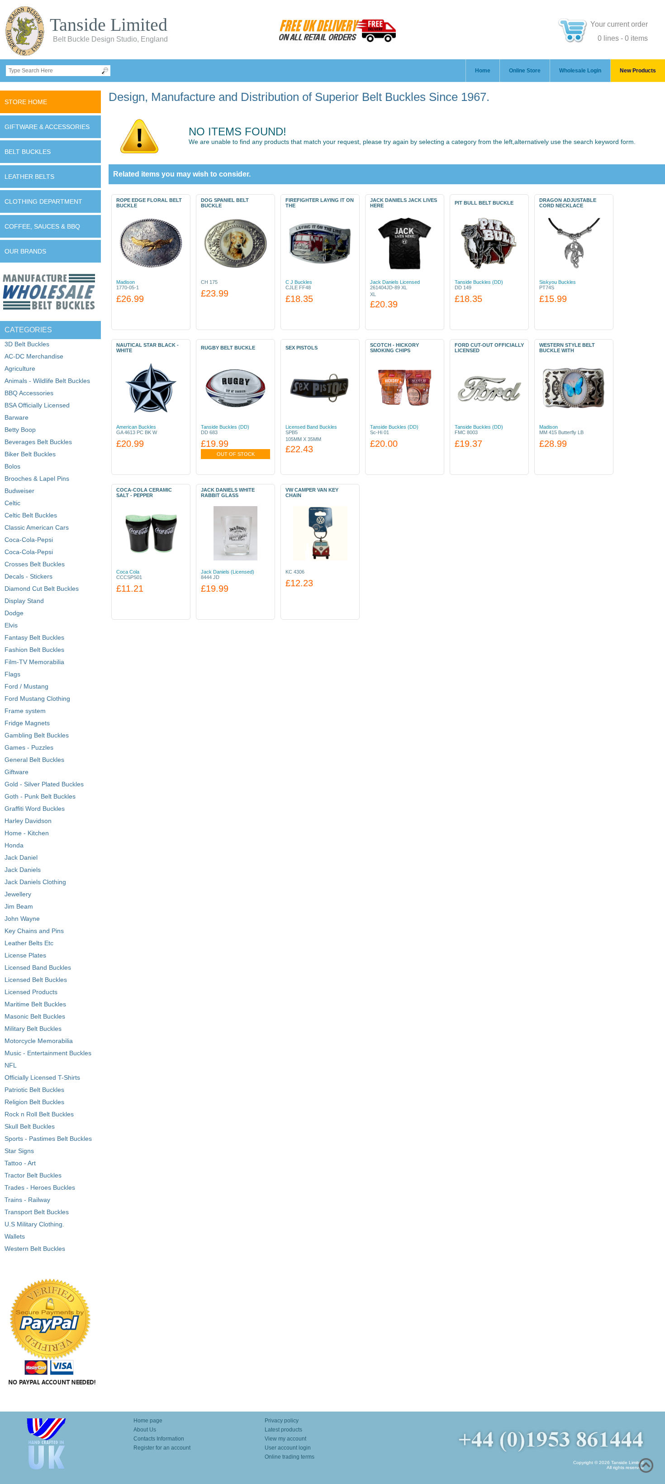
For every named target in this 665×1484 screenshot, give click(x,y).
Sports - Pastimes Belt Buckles (48, 1138)
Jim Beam (19, 906)
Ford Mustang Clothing (37, 698)
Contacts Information (158, 1439)
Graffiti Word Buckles (35, 808)
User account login (288, 1448)
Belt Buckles (28, 151)
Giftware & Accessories (47, 126)
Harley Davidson (28, 820)
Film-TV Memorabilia (34, 661)
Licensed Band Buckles (38, 967)
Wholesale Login (580, 70)
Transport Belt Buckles (37, 1212)
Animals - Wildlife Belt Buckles (47, 380)
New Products (638, 70)
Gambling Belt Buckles (37, 735)
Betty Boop (20, 429)
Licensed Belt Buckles (36, 979)
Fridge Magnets (27, 723)
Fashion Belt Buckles (34, 649)
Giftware (16, 772)
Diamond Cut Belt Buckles (42, 588)
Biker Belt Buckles (30, 454)
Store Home (26, 101)
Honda (14, 845)
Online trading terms (289, 1457)
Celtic (12, 503)
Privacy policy (282, 1420)
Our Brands (25, 251)
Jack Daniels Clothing (35, 882)
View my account (285, 1439)
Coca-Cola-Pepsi (29, 539)
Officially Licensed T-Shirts (42, 1077)
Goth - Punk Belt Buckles (40, 796)
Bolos (12, 466)
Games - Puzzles (29, 747)
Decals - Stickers (28, 576)
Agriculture (20, 368)
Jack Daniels (23, 869)
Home (482, 70)
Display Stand (24, 600)
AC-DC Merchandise (34, 356)
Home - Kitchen (27, 833)
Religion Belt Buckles (34, 1102)
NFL (11, 1065)
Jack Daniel (21, 857)
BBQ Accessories (29, 393)
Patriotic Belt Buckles (34, 1089)
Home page (147, 1420)
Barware (16, 417)
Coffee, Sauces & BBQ (42, 226)
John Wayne (22, 918)
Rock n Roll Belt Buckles (39, 1114)
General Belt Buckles (34, 759)
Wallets (15, 1236)
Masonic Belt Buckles (35, 1016)
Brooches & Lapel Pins (37, 478)
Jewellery (18, 894)
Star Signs (19, 1150)
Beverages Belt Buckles (38, 441)
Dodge (14, 613)
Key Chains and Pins (34, 930)
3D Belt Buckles (27, 344)
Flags (12, 674)
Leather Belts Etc (29, 943)
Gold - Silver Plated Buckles (44, 784)
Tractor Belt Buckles (33, 1175)
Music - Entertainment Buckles (48, 1053)
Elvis (11, 625)
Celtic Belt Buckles (31, 515)
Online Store (525, 70)
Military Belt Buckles (33, 1028)
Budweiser (19, 490)
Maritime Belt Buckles (35, 1004)
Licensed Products (31, 992)
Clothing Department (43, 201)
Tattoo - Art (20, 1163)
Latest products (283, 1430)
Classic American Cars (37, 527)
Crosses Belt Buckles (35, 564)
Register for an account (161, 1448)
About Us (144, 1430)
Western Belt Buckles (35, 1248)
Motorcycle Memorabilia (39, 1040)
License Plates (25, 955)
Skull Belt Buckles (30, 1126)
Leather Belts (29, 176)
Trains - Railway (27, 1199)
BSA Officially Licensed (37, 405)
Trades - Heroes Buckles (40, 1187)
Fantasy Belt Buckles (34, 637)
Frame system (25, 710)
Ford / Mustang (26, 686)
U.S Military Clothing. (34, 1224)
